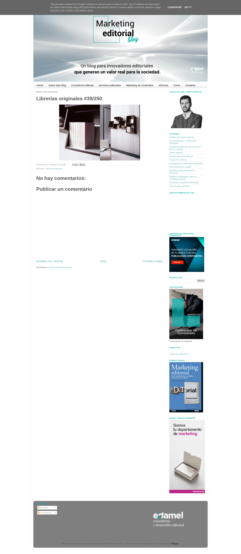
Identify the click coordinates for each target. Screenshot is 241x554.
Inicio (103, 261)
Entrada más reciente (49, 261)
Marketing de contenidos (139, 85)
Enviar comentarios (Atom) (60, 267)
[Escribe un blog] (76, 164)
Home (40, 85)
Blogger (175, 543)
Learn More (175, 7)
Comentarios (45, 513)
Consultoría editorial (82, 85)
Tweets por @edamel (178, 354)
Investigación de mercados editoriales (186, 163)
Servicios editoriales (110, 85)
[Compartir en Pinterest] (84, 164)
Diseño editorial (176, 153)
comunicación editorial (179, 186)
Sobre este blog (57, 85)
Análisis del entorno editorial (181, 137)
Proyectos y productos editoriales (184, 182)
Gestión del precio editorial (181, 156)
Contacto (190, 85)
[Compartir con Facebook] (81, 164)
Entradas (43, 508)
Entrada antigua (153, 261)
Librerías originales (54, 168)
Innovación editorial (177, 160)
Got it (188, 7)
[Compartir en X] (78, 164)
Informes (163, 85)
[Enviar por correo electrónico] (73, 164)
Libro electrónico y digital (180, 167)
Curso (176, 85)
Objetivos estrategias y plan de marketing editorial (183, 177)
